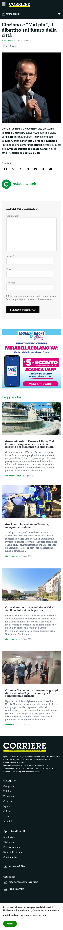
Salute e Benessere (13, 852)
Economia (8, 796)
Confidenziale (10, 857)
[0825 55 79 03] (5, 889)
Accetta (10, 923)
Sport (6, 816)
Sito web (10, 282)
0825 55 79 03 (16, 889)
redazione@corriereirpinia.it (23, 882)
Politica (7, 791)
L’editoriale (9, 836)
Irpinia (6, 806)
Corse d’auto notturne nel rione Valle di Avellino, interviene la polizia (30, 608)
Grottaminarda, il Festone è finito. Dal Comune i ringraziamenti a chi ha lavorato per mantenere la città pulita (29, 444)
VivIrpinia (8, 842)
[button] (5, 169)
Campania (8, 786)
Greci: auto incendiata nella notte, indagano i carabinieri (27, 525)
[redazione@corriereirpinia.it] (5, 882)
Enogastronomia (11, 847)
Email (10, 269)
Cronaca (7, 801)
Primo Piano (9, 46)
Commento (12, 215)
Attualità (7, 821)
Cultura (7, 811)
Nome (10, 256)
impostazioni (39, 915)
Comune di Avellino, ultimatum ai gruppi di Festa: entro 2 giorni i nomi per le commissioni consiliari (31, 693)
